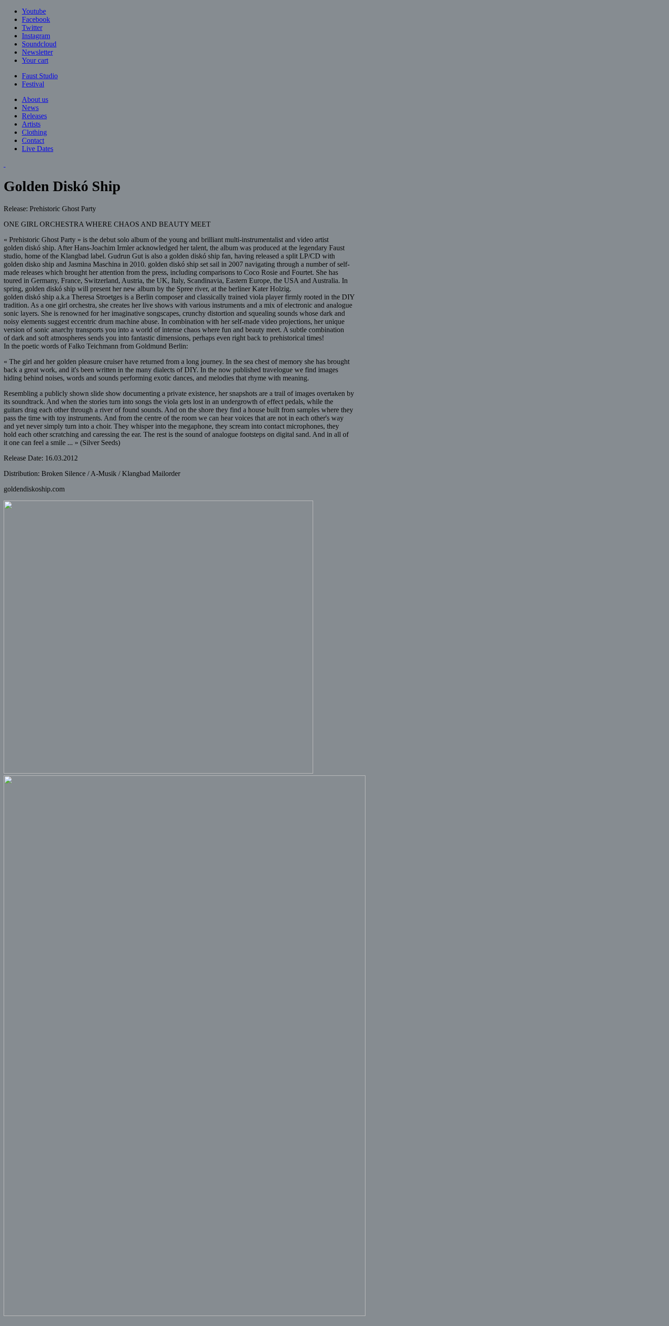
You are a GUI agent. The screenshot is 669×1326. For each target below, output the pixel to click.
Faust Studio (40, 76)
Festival (33, 84)
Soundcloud (39, 44)
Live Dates (37, 148)
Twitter (32, 27)
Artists (31, 124)
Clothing (34, 132)
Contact (33, 140)
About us (35, 99)
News (30, 107)
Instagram (36, 36)
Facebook (36, 19)
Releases (34, 116)
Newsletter (37, 52)
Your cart (35, 60)
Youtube (34, 11)
